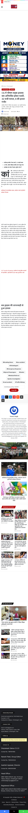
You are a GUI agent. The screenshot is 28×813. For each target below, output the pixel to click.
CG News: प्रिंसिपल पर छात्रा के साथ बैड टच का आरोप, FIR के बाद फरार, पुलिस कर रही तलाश (20, 562)
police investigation (14, 379)
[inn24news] (14, 6)
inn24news (14, 799)
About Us (8, 802)
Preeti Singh (6, 111)
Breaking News (8, 362)
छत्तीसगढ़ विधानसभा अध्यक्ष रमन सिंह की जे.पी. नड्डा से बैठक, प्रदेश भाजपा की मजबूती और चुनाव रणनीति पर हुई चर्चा (7, 544)
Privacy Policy (23, 802)
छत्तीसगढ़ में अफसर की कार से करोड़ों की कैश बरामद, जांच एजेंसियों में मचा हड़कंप (7, 519)
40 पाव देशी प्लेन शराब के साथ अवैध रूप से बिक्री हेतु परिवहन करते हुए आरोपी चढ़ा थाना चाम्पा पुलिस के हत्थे (20, 544)
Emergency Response (14, 369)
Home (4, 86)
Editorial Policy (15, 802)
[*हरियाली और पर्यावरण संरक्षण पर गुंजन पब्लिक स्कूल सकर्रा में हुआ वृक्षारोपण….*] (5, 648)
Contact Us (14, 807)
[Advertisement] (14, 25)
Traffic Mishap (20, 382)
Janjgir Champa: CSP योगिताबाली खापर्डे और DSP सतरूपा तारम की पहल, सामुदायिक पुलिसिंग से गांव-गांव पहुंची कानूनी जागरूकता (7, 563)
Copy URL (14, 390)
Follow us (5, 735)
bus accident (21, 362)
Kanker (22, 372)
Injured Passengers (10, 372)
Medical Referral (14, 375)
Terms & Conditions (20, 804)
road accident (8, 382)
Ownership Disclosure (8, 804)
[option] (14, 450)
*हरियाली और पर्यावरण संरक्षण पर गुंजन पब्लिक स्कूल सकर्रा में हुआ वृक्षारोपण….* (14, 452)
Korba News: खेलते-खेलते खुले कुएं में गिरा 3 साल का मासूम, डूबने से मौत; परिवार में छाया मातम (18, 640)
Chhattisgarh (10, 86)
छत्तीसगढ (12, 89)
